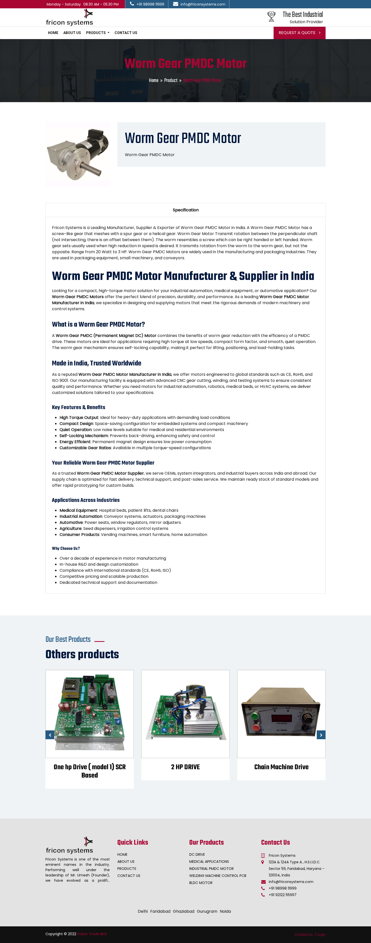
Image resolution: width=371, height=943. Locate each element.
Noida (225, 911)
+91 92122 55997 (283, 894)
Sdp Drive (281, 767)
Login (321, 934)
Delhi (143, 911)
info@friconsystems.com (203, 4)
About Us (72, 33)
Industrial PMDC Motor (211, 868)
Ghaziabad (183, 911)
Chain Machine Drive (185, 767)
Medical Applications (209, 861)
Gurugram (207, 911)
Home (53, 33)
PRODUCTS (96, 33)
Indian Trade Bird (92, 933)
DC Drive (197, 854)
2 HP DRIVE (89, 767)
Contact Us (126, 33)
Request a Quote (297, 33)
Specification (186, 210)
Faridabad (160, 911)
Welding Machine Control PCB (217, 875)
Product (170, 80)
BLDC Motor (201, 882)
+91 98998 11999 (150, 4)
